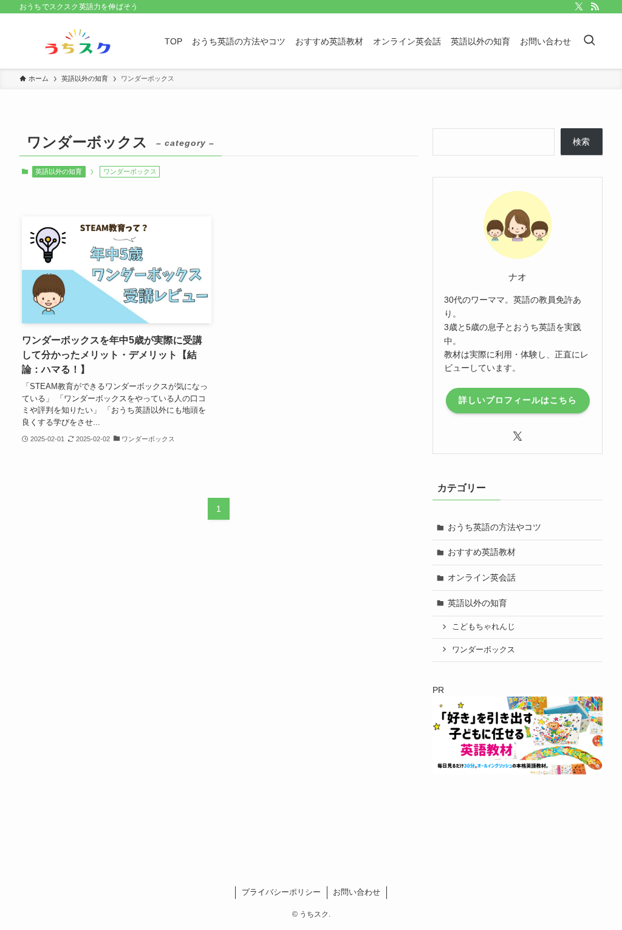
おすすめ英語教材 (482, 552)
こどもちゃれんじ (483, 626)
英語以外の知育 (58, 171)
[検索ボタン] (589, 41)
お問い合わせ (356, 892)
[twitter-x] (579, 6)
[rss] (595, 6)
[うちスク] (77, 41)
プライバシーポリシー (281, 892)
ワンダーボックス (483, 650)
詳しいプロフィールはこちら (518, 400)
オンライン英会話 (482, 577)
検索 (581, 141)
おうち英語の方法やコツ (494, 527)
